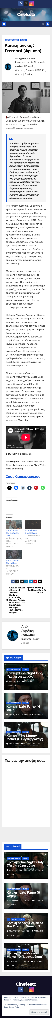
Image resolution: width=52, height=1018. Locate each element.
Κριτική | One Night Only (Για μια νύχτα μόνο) (24, 674)
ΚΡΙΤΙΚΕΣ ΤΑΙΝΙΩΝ (11, 40)
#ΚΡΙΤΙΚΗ (40, 70)
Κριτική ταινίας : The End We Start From (13, 533)
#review (19, 66)
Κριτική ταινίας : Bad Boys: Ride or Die (35, 590)
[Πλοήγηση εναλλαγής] (24, 24)
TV (8, 919)
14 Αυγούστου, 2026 (19, 901)
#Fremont (39, 62)
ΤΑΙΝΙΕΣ (24, 40)
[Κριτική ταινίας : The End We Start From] (14, 524)
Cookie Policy (14, 1007)
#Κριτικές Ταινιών (24, 70)
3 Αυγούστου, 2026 (19, 961)
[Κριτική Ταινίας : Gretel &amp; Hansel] (33, 524)
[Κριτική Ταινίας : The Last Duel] (14, 554)
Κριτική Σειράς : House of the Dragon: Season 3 (25, 924)
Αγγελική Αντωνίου (27, 58)
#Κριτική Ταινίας (24, 74)
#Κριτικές (29, 66)
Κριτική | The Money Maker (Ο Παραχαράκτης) (24, 737)
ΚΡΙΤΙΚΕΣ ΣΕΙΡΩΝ (18, 919)
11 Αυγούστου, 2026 (19, 931)
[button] (43, 24)
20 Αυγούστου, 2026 (20, 870)
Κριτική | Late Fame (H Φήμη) (23, 708)
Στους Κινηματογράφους (23, 477)
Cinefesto (26, 14)
